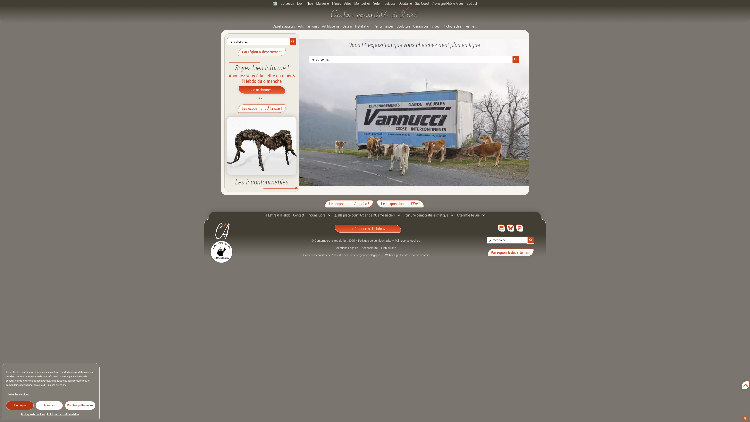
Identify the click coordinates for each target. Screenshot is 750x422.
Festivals (470, 26)
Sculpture (403, 26)
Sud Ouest (422, 3)
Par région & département (262, 52)
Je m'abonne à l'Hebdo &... (368, 228)
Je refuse (49, 405)
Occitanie (405, 3)
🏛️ (275, 3)
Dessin (347, 26)
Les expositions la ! (262, 108)
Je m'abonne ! (261, 90)
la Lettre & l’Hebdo (277, 215)
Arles (347, 3)
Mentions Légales (347, 248)
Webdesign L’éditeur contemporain (407, 255)
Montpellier (362, 3)
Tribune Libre (316, 215)
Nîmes (336, 3)
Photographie (452, 26)
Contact (298, 215)
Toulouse (389, 3)
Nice (310, 3)
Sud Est (472, 3)
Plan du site (388, 248)
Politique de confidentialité (63, 414)
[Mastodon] (519, 228)
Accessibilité (370, 248)
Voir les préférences (80, 405)
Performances (384, 26)
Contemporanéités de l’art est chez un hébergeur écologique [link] (342, 255)
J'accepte (19, 405)
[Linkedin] (501, 228)
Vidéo (435, 26)
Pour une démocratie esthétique (426, 215)
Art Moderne (330, 26)
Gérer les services (18, 394)
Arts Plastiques (308, 26)
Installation (363, 26)
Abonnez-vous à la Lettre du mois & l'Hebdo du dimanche (262, 78)
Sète (376, 3)
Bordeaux (287, 3)
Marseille (322, 3)
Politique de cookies (33, 414)
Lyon (300, 3)
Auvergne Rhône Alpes (447, 3)
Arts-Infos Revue (468, 215)
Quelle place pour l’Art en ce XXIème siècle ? (364, 215)
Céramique (421, 26)
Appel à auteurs (284, 26)
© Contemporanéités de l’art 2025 (333, 240)
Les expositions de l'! (400, 203)
